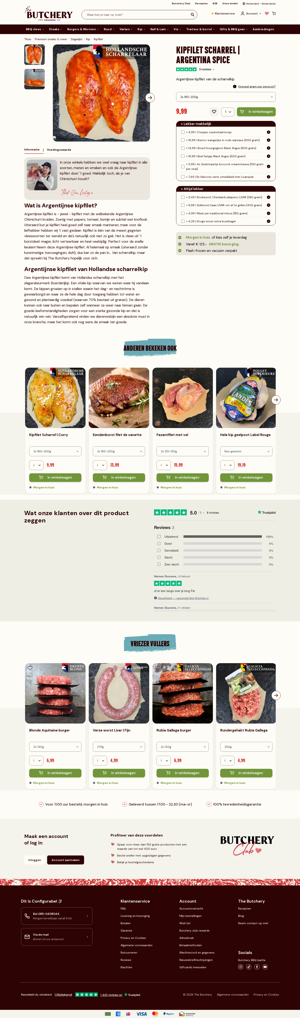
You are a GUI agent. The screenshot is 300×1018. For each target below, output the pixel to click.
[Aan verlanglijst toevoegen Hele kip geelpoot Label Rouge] (221, 372)
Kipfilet (98, 39)
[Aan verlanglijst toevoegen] (214, 111)
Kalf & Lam (158, 29)
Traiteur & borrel (199, 29)
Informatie (32, 149)
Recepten (201, 3)
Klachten (126, 967)
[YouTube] (265, 966)
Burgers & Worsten (81, 29)
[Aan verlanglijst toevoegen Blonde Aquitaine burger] (30, 668)
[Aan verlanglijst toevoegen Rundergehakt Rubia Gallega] (221, 668)
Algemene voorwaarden (136, 945)
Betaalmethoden (190, 945)
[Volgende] (150, 97)
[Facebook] (256, 966)
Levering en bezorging (135, 916)
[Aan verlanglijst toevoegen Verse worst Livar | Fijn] (93, 668)
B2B (215, 3)
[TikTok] (248, 966)
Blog (241, 916)
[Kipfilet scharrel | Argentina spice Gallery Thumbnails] (34, 66)
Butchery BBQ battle (252, 960)
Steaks (54, 29)
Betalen (126, 923)
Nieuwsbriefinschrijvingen (196, 960)
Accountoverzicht (191, 908)
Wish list (185, 923)
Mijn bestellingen (190, 916)
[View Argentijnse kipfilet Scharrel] (34, 54)
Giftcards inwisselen (192, 967)
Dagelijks (76, 39)
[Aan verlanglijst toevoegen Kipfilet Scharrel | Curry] (30, 372)
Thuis (27, 39)
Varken (125, 29)
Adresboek (186, 938)
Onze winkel (230, 3)
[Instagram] (240, 966)
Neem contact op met (253, 923)
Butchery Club (181, 3)
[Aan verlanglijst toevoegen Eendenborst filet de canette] (93, 372)
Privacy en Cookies (133, 938)
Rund (108, 29)
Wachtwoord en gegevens (196, 952)
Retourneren (129, 952)
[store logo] (48, 13)
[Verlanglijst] (267, 13)
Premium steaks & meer (51, 39)
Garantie (126, 930)
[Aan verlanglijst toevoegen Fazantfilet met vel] (157, 372)
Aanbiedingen (263, 29)
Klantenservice (225, 13)
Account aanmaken (66, 860)
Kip (140, 29)
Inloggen (34, 860)
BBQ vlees (33, 29)
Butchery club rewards (194, 930)
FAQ (123, 908)
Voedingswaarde (59, 150)
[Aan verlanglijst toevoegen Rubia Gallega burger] (157, 668)
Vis (176, 29)
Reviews (126, 960)
